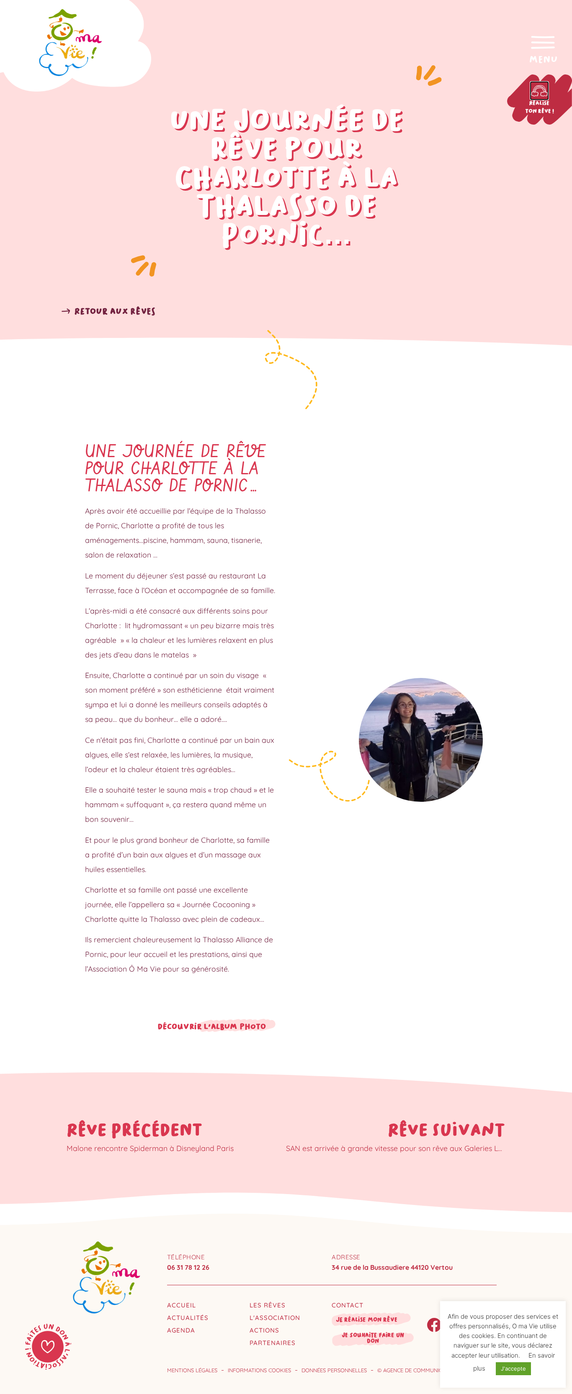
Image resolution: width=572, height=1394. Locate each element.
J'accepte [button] (513, 1368)
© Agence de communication (417, 1370)
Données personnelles (334, 1370)
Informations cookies (259, 1370)
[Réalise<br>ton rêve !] (539, 90)
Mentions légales (192, 1370)
